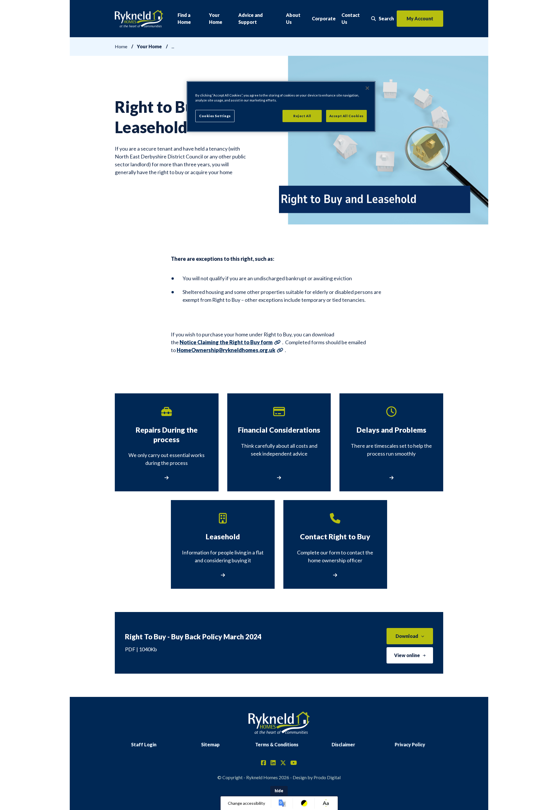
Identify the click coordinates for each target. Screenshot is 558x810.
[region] (281, 106)
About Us (293, 18)
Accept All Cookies (346, 116)
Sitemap (210, 744)
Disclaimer (343, 744)
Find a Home (184, 18)
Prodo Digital (327, 777)
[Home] (139, 19)
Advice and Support (250, 18)
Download (407, 636)
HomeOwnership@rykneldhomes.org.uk (226, 350)
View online (407, 655)
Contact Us (350, 18)
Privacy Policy (410, 744)
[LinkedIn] (273, 763)
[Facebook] (263, 763)
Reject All (302, 116)
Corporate (324, 18)
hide (279, 790)
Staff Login (143, 744)
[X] (283, 763)
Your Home (215, 18)
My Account (420, 18)
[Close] (367, 88)
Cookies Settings (215, 116)
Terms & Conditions (276, 744)
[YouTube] (293, 763)
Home (121, 46)
